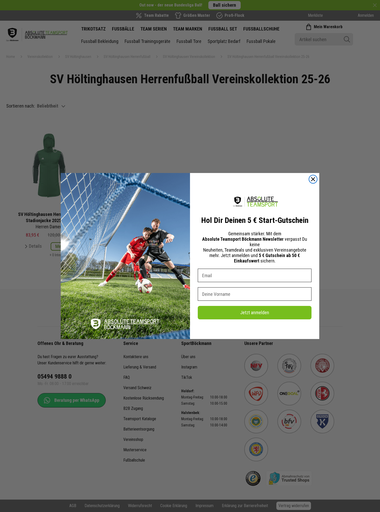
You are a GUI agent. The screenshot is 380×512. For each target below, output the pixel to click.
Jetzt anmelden (254, 312)
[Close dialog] (313, 179)
